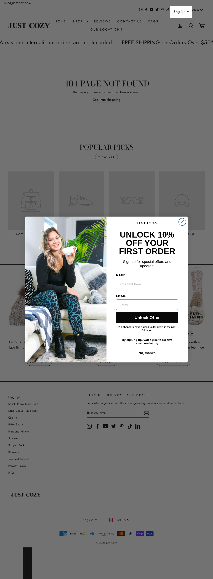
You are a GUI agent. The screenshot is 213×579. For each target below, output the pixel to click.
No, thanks (147, 353)
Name (120, 274)
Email (120, 295)
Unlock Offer (147, 317)
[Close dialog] (182, 221)
